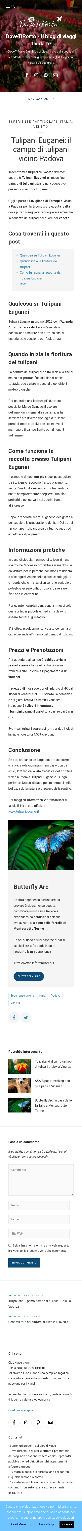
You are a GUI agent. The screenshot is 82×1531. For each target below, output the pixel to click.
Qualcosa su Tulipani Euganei (40, 255)
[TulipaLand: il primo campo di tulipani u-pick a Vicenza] (19, 1066)
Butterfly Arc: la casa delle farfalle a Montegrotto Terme (53, 1106)
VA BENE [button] (67, 1524)
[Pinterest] (38, 1422)
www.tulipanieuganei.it (23, 811)
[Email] (50, 1422)
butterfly (29, 976)
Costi (23, 284)
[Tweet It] (25, 1017)
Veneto (41, 126)
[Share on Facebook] (14, 1017)
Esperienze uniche (22, 995)
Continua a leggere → (22, 1410)
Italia (66, 121)
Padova (56, 995)
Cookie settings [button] (44, 1524)
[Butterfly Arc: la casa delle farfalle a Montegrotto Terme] (19, 1106)
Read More (18, 1524)
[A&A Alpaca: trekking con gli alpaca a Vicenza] (19, 1085)
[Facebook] (14, 1422)
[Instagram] (26, 1422)
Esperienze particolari (33, 121)
